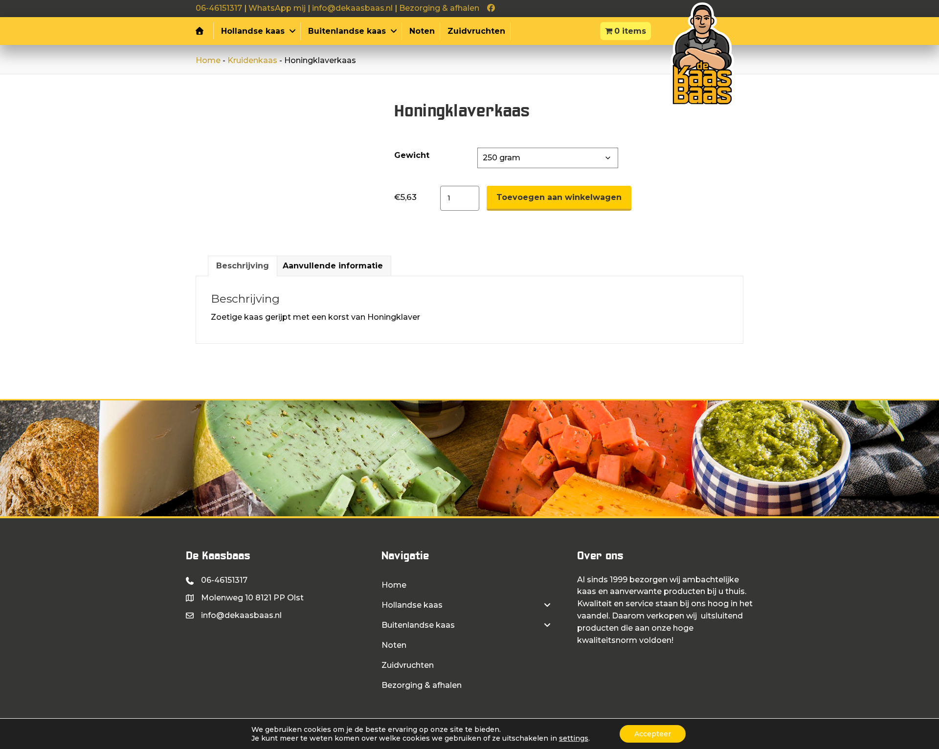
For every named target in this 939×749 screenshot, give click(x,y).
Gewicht (411, 155)
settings (573, 738)
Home (208, 60)
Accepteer (652, 733)
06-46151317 (219, 8)
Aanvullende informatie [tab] (333, 265)
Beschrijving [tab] (242, 265)
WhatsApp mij (277, 8)
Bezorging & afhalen (439, 8)
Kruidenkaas (252, 60)
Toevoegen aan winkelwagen (559, 197)
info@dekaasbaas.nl (352, 8)
